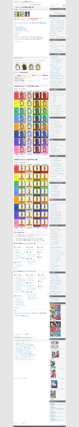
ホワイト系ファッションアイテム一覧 (22, 30)
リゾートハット (42, 278)
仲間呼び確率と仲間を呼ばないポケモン (57, 78)
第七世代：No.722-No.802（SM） (56, 222)
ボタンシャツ (18, 252)
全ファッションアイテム (20, 22)
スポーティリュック (32, 262)
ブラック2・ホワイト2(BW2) (55, 49)
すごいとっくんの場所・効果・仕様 (56, 168)
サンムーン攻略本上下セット (54, 320)
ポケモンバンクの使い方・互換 (55, 51)
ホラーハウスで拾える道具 (55, 241)
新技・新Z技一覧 (53, 33)
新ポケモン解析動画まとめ (55, 293)
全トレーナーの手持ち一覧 (55, 171)
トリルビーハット (42, 249)
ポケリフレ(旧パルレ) (54, 162)
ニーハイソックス (31, 277)
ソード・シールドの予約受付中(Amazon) (57, 13)
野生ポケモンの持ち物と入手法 (55, 131)
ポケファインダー (53, 176)
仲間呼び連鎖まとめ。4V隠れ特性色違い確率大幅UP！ (25, 344)
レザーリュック (31, 263)
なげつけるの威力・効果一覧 (55, 151)
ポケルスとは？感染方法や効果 (56, 60)
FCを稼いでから (39, 240)
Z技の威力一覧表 (53, 147)
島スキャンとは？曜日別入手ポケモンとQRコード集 (24, 355)
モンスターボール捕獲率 (54, 300)
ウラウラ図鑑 (53, 101)
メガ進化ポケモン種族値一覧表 (55, 278)
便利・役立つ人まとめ (54, 64)
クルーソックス (31, 249)
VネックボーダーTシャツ (20, 278)
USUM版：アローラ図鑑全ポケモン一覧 (57, 22)
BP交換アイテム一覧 (54, 135)
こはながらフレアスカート (21, 305)
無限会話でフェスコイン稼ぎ (55, 74)
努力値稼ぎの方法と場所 (54, 56)
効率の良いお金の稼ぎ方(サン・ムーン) (22, 358)
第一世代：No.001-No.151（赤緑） (56, 211)
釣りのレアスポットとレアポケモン (56, 107)
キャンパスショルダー (32, 294)
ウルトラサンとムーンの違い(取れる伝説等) (57, 20)
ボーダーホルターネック (20, 281)
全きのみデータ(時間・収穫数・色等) (56, 125)
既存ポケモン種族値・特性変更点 (56, 282)
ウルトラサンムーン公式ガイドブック (56, 336)
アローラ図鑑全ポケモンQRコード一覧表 (23, 349)
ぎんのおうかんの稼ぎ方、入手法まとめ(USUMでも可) (25, 359)
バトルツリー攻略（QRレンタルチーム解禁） (58, 170)
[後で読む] (22, 9)
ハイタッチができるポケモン (56, 163)
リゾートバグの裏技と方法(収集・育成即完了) (23, 346)
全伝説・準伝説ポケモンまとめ (55, 207)
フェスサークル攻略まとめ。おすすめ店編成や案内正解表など (26, 354)
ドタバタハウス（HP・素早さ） (56, 256)
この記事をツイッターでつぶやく (20, 334)
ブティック (29, 22)
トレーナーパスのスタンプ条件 (55, 180)
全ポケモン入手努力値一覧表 (56, 62)
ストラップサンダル (32, 289)
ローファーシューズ (32, 256)
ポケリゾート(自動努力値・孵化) (56, 160)
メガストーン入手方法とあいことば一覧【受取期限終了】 (25, 345)
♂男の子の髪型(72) (54, 188)
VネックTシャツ (19, 277)
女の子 (37, 22)
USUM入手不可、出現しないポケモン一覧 (57, 29)
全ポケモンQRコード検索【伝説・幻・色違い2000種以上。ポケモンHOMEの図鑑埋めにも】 (58, 409)
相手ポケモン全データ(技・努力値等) (57, 173)
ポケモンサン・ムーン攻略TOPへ (21, 378)
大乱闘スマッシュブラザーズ (55, 399)
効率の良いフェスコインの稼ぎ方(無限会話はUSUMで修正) (26, 348)
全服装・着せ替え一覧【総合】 (55, 191)
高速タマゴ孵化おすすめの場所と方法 (57, 83)
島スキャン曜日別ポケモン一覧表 (56, 105)
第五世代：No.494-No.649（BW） (56, 219)
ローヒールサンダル (32, 288)
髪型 (45, 22)
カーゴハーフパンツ (19, 264)
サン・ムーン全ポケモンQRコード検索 (57, 202)
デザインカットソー (19, 283)
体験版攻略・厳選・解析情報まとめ (56, 291)
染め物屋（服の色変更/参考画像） (56, 247)
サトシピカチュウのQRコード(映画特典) (57, 37)
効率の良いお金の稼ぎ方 (54, 72)
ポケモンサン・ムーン (25, 4)
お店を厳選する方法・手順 (55, 231)
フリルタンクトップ (19, 284)
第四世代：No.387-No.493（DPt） (56, 217)
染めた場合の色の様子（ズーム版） (22, 28)
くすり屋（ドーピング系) (55, 269)
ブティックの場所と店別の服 (55, 193)
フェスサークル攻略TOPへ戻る (22, 315)
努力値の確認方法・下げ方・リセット (57, 58)
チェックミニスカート (20, 302)
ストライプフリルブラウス (21, 290)
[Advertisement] (22, 49)
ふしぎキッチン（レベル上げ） (55, 249)
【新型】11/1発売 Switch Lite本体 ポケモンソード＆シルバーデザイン (57, 349)
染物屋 (41, 22)
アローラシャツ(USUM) (20, 258)
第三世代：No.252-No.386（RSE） (56, 215)
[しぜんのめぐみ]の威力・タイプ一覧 (56, 153)
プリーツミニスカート (20, 301)
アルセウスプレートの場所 (55, 133)
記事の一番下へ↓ (17, 32)
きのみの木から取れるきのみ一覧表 (56, 127)
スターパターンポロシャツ (21, 256)
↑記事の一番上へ (17, 156)
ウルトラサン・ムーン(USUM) (55, 42)
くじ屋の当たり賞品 (54, 239)
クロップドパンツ (19, 266)
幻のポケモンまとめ (54, 209)
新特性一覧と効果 (53, 286)
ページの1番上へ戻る (60, 424)
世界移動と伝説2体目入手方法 (55, 113)
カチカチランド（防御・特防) (55, 258)
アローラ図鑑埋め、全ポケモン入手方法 (57, 95)
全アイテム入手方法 (54, 120)
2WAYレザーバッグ (31, 298)
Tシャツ (17, 249)
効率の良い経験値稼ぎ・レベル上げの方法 (23, 350)
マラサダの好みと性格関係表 (56, 165)
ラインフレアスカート (20, 304)
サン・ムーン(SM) (53, 44)
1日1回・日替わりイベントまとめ (56, 66)
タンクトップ (18, 251)
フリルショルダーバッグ (32, 297)
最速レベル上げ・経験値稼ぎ (55, 70)
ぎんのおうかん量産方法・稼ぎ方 (56, 86)
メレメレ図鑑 (53, 97)
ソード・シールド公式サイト (55, 11)
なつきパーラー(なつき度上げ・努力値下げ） (58, 254)
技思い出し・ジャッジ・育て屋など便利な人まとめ (24, 357)
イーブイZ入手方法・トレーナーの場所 (57, 145)
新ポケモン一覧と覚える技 (55, 276)
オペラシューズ (31, 286)
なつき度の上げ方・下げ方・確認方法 (57, 81)
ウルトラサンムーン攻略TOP (55, 18)
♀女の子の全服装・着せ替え (55, 195)
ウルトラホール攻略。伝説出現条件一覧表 (57, 27)
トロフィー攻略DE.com (18, 4)
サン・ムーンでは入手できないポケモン (57, 111)
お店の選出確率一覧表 (54, 233)
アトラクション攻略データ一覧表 (56, 235)
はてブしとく (19, 9)
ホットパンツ (18, 298)
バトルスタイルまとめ (54, 178)
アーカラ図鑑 (53, 99)
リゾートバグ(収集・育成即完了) (56, 68)
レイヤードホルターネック (21, 280)
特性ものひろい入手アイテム (55, 129)
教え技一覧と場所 (53, 35)
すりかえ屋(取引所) (54, 237)
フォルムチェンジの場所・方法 (55, 109)
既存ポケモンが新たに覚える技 (55, 284)
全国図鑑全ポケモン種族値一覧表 (56, 280)
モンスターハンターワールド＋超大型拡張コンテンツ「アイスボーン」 (57, 389)
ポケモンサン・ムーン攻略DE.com (22, 1)
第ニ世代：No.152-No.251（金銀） (56, 213)
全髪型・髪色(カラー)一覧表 (55, 185)
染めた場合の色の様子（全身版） (21, 29)
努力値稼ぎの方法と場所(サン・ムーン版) (23, 343)
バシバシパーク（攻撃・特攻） (55, 260)
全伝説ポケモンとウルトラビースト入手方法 (58, 93)
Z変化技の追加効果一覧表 (55, 149)
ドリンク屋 (52, 264)
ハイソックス (30, 278)
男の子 (33, 22)
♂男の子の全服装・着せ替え (55, 197)
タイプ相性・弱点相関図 (54, 298)
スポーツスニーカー (32, 254)
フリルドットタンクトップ (21, 286)
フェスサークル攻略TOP (54, 158)
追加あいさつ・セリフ (54, 244)
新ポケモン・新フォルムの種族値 (56, 31)
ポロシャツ (18, 255)
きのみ (26, 38)
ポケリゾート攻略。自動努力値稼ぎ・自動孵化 (23, 353)
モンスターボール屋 (54, 262)
